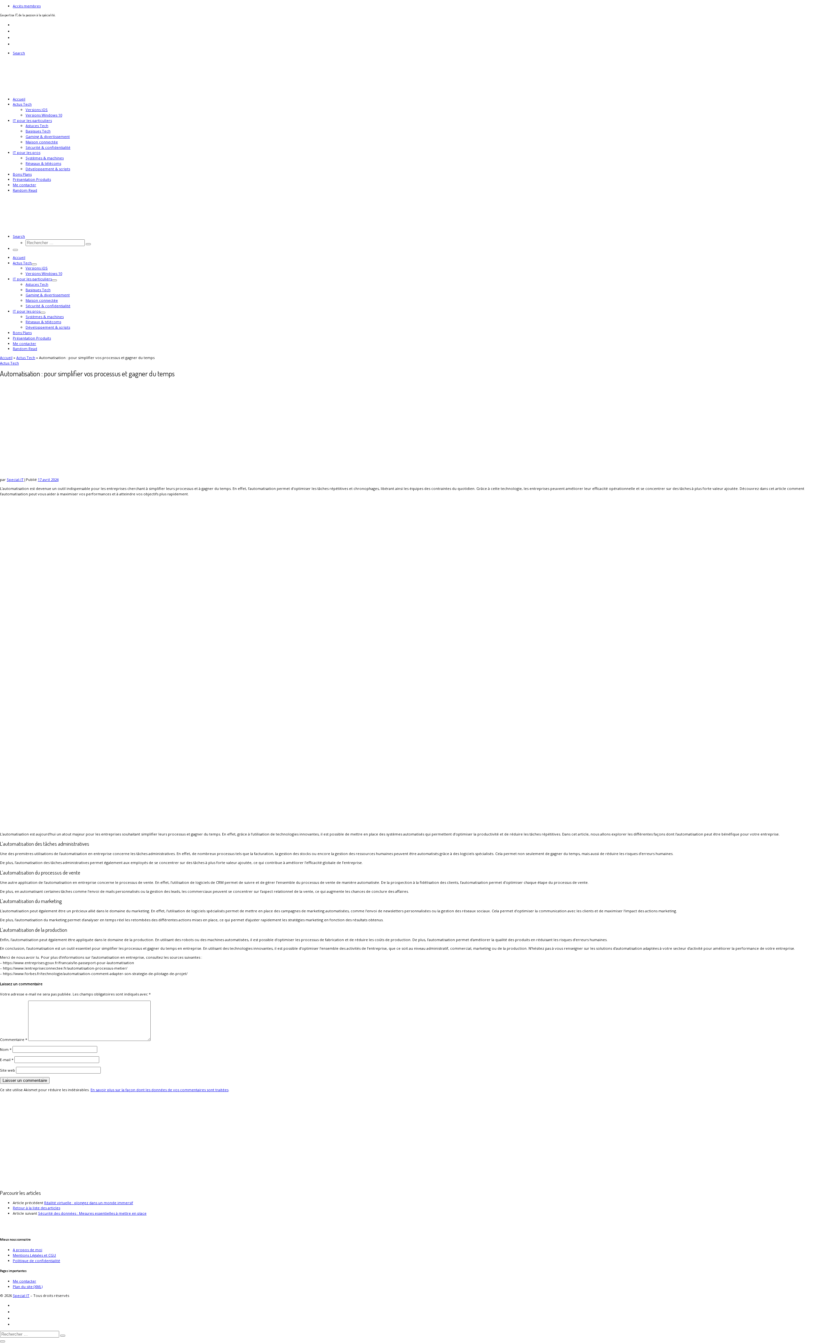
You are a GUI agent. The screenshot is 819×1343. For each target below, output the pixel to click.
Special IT (21, 1295)
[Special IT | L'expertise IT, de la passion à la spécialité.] (40, 90)
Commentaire (13, 1039)
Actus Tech (25, 357)
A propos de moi (27, 1249)
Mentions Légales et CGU (34, 1255)
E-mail (6, 1059)
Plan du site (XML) (28, 1286)
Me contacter (24, 1281)
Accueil (6, 357)
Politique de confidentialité (36, 1260)
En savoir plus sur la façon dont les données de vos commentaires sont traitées (159, 1089)
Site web (7, 1070)
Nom (6, 1049)
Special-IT (15, 479)
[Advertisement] (192, 1141)
